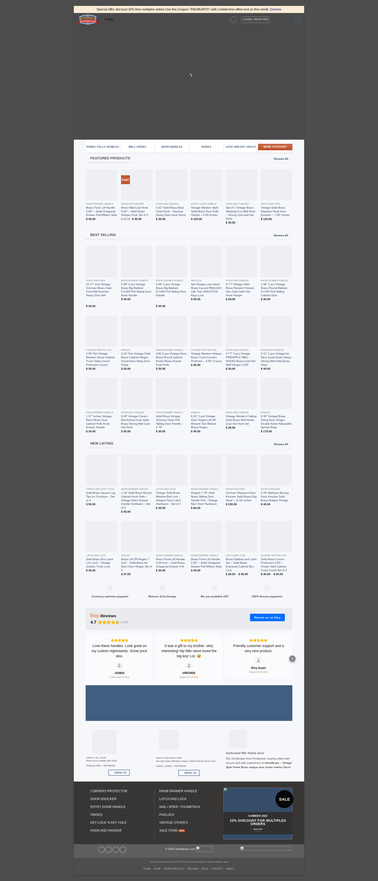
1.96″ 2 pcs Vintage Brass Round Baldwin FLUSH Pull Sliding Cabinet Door (274, 290)
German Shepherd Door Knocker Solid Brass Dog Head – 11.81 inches (241, 496)
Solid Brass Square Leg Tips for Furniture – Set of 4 (100, 496)
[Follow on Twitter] (108, 849)
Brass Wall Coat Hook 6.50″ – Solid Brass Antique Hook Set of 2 (134, 211)
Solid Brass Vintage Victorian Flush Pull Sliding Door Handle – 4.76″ (169, 422)
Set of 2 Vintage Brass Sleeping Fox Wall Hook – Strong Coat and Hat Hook (240, 213)
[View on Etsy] (119, 666)
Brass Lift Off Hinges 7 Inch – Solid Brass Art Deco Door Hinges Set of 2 (136, 565)
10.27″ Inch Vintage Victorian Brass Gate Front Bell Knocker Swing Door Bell (99, 290)
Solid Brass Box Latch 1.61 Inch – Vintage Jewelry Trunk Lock (99, 563)
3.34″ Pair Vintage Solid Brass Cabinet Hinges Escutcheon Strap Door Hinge (135, 359)
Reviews (139, 19)
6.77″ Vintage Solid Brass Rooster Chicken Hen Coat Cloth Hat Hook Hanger (240, 290)
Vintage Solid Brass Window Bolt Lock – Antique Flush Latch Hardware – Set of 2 (168, 498)
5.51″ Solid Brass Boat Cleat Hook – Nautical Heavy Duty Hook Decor (171, 211)
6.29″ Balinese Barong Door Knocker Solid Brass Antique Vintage (275, 496)
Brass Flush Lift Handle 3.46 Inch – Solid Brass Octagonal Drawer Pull (170, 563)
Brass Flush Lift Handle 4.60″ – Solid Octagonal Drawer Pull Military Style (101, 211)
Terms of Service (215, 862)
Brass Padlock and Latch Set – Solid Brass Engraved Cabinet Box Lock (241, 565)
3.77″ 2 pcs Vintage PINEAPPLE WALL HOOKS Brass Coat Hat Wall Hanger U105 (240, 359)
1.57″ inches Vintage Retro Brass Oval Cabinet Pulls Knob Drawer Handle (99, 422)
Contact (201, 19)
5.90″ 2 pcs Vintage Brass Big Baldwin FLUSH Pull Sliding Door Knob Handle (136, 290)
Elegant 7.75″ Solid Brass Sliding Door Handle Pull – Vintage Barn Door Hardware (204, 498)
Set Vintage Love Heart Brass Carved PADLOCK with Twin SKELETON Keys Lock (206, 290)
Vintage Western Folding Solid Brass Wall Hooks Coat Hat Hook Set (241, 420)
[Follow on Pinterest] (116, 849)
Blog (185, 19)
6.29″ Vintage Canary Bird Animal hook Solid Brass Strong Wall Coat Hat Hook (135, 422)
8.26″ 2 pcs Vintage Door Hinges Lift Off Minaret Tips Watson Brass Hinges (203, 422)
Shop (122, 19)
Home (109, 19)
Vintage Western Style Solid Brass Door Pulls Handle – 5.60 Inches (205, 211)
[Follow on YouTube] (123, 849)
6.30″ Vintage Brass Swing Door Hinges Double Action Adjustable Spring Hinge (276, 422)
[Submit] (270, 116)
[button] (233, 20)
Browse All (281, 158)
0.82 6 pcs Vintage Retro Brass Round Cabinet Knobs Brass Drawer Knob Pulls (171, 359)
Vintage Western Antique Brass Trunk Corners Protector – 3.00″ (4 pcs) (206, 357)
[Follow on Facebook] (101, 849)
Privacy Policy (196, 862)
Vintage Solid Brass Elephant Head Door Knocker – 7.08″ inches (275, 211)
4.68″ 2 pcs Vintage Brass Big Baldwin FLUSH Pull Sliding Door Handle (171, 290)
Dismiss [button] (275, 9)
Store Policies (162, 19)
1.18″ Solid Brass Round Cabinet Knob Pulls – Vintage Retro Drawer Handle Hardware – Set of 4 (136, 500)
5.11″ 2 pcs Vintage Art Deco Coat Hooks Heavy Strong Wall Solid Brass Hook (276, 359)
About (217, 19)
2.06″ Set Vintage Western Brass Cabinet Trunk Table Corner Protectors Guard (100, 359)
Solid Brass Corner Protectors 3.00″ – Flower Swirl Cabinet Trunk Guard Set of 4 (274, 565)
